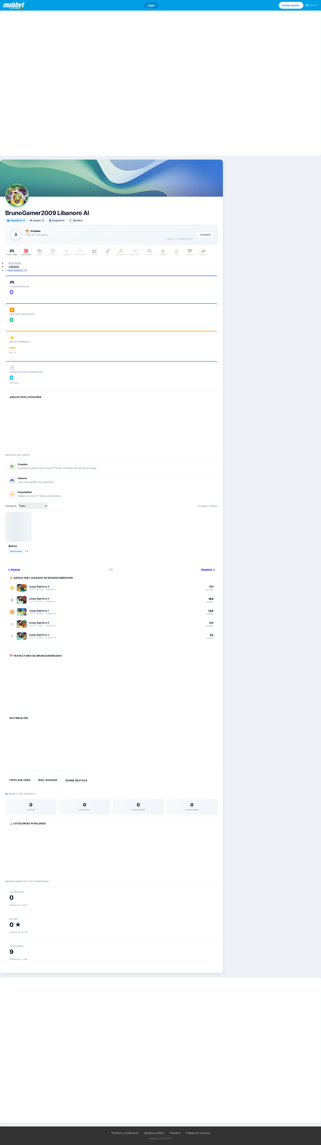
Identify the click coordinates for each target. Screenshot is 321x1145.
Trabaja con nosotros (198, 1132)
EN (311, 5)
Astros (12, 546)
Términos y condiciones (124, 1132)
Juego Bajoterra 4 (39, 586)
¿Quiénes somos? (154, 1132)
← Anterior (14, 569)
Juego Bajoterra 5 (39, 622)
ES (307, 5)
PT (316, 5)
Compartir (205, 234)
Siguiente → (208, 569)
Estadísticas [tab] (18, 270)
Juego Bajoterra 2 (39, 634)
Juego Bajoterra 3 (39, 598)
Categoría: (11, 505)
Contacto (175, 1132)
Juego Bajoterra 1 (39, 610)
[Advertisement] (160, 83)
